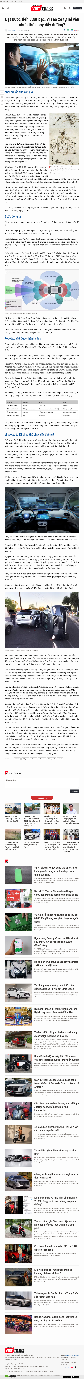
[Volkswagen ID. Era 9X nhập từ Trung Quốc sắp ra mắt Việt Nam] (18, 1300)
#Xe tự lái (42, 759)
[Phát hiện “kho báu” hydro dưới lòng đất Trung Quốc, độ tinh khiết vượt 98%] (13, 834)
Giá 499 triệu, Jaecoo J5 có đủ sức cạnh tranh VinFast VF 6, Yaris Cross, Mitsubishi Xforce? (56, 1083)
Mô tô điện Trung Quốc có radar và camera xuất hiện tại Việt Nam (56, 963)
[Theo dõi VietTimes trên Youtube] (72, 1367)
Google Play (75, 1377)
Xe (7, 861)
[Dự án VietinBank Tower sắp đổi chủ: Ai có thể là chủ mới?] (13, 808)
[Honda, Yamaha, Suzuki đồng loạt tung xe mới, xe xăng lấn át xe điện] (18, 1324)
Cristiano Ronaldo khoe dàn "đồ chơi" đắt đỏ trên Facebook (55, 1248)
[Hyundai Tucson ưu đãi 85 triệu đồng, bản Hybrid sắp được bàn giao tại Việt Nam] (18, 1016)
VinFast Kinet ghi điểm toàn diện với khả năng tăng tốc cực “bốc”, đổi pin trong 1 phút (55, 1224)
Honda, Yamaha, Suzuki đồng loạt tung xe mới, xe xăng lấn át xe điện (55, 1318)
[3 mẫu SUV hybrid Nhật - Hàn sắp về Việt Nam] (18, 1158)
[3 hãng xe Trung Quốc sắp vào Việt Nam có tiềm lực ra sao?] (18, 1181)
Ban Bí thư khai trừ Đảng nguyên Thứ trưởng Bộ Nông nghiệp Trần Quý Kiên (71, 820)
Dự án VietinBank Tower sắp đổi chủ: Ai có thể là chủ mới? (12, 819)
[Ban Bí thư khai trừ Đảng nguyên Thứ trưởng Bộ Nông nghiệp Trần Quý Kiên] (71, 808)
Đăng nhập (77, 8)
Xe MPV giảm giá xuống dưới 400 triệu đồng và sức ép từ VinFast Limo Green (54, 987)
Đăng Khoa (11, 30)
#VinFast (33, 759)
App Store (67, 1377)
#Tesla (60, 759)
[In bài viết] (68, 30)
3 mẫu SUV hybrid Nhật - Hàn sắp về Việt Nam (55, 1152)
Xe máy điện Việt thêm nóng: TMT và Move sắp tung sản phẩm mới (56, 1128)
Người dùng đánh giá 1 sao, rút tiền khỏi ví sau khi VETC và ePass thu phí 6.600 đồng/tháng (56, 942)
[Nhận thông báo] (65, 8)
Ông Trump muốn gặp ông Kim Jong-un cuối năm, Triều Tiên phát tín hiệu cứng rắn (52, 845)
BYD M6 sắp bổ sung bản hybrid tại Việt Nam (31, 844)
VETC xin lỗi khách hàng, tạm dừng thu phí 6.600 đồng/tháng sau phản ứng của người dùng (56, 918)
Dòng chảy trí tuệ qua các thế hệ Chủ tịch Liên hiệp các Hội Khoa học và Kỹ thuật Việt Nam (71, 847)
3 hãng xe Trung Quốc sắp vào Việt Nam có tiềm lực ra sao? (56, 1175)
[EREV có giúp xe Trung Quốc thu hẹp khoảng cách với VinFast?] (18, 1277)
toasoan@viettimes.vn (72, 1355)
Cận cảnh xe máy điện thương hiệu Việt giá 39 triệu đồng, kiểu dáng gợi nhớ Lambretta (56, 1107)
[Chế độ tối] (69, 8)
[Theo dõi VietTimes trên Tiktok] (75, 1367)
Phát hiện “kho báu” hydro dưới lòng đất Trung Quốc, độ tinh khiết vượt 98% (12, 845)
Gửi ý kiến (75, 791)
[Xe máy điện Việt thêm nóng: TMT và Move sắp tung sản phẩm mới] (18, 1134)
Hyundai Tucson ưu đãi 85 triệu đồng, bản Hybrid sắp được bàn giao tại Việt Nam (55, 1010)
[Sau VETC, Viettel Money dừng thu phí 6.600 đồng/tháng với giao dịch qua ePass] (18, 898)
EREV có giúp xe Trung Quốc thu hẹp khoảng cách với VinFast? (53, 1271)
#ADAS (17, 759)
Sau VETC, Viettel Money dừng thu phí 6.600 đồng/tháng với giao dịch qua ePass (56, 892)
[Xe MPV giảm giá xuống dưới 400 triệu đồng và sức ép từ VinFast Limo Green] (18, 993)
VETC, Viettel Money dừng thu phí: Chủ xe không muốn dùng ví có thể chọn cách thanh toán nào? (55, 871)
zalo (68, 1367)
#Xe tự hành (51, 759)
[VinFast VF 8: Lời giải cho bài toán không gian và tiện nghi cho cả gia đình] (18, 1040)
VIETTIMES (42, 8)
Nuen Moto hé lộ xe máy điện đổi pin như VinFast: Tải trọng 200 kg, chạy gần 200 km (56, 1058)
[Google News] (75, 30)
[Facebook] (64, 30)
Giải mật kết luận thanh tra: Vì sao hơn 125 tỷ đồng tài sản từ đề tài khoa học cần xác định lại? (32, 821)
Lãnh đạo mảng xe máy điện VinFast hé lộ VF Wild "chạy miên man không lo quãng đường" (55, 1201)
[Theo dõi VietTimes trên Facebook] (65, 1367)
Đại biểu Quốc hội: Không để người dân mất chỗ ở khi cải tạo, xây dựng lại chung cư (52, 820)
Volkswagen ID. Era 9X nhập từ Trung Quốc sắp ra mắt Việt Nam (56, 1295)
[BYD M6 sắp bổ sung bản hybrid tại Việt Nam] (32, 834)
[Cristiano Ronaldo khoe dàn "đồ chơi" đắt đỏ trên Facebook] (18, 1253)
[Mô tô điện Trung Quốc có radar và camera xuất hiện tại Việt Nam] (18, 969)
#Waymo (25, 759)
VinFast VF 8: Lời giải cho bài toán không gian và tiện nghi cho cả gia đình (55, 1034)
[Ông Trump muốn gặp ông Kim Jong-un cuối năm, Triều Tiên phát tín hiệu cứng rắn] (52, 834)
